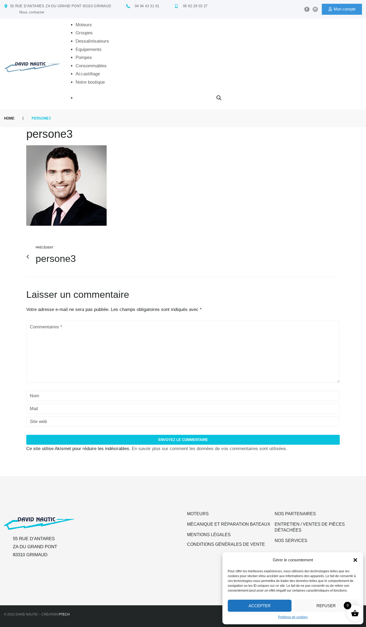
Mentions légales (209, 534)
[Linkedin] (315, 9)
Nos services (291, 540)
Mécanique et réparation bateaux (228, 524)
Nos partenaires (295, 513)
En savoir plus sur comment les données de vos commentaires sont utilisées (209, 448)
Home (9, 118)
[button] (355, 560)
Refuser (326, 605)
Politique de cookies (293, 617)
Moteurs (198, 513)
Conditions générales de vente (226, 544)
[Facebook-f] (306, 9)
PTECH (64, 614)
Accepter (260, 605)
